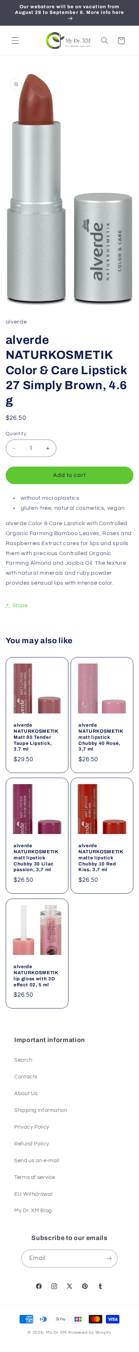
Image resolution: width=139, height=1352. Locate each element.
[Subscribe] (109, 1258)
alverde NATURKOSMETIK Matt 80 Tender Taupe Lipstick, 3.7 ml (36, 737)
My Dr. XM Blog (33, 1210)
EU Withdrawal (33, 1194)
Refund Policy (31, 1144)
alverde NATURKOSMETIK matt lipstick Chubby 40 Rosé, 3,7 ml (100, 737)
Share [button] (20, 605)
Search (23, 1060)
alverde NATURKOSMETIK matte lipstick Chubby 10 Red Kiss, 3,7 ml (100, 858)
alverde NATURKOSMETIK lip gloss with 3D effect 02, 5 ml (36, 975)
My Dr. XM (57, 1333)
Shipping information (40, 1110)
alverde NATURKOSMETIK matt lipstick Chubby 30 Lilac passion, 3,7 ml (36, 858)
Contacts (25, 1076)
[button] (15, 40)
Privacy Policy (31, 1127)
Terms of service (34, 1177)
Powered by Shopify (90, 1333)
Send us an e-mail (37, 1160)
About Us (26, 1093)
